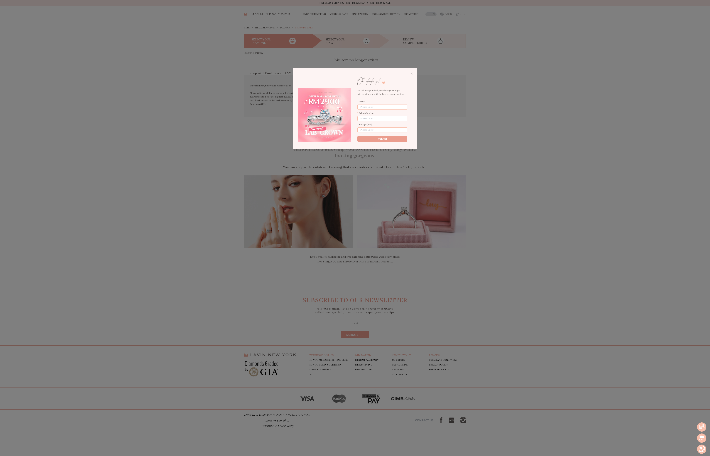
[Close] (411, 73)
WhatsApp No (366, 113)
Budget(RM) (365, 124)
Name (362, 101)
